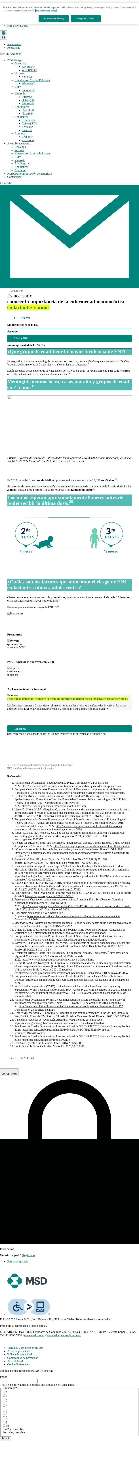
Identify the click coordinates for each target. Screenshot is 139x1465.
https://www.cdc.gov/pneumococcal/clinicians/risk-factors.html (57, 959)
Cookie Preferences (18, 1364)
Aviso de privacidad (18, 1351)
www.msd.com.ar (34, 1335)
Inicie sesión (14, 44)
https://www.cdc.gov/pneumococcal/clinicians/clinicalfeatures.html (91, 846)
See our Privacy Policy (46, 10)
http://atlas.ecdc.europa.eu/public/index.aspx (81, 939)
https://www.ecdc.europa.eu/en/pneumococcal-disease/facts (90, 792)
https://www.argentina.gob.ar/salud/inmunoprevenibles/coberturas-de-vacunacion (73, 916)
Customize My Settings (53, 18)
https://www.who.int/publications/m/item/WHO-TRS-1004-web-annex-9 (60, 992)
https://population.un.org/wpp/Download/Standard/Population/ (70, 932)
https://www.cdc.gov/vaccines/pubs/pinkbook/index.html (54, 806)
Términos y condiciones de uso (25, 1347)
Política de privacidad (19, 1354)
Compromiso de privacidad (22, 1357)
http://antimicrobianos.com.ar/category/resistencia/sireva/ (79, 852)
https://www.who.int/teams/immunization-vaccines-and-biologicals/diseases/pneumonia (71, 786)
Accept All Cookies (85, 18)
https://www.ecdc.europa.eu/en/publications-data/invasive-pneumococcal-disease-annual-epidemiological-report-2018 (68, 828)
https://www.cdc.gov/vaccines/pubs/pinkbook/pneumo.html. (53, 972)
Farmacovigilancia (17, 25)
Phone (3, 1376)
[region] (69, 13)
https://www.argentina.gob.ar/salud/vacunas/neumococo (46, 1023)
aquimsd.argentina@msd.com (64, 1335)
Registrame (13, 47)
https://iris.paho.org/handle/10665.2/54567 (49, 896)
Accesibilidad (15, 1361)
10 (7, 1425)
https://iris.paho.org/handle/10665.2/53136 (46, 1039)
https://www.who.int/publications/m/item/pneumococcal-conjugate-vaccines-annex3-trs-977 (71, 1006)
